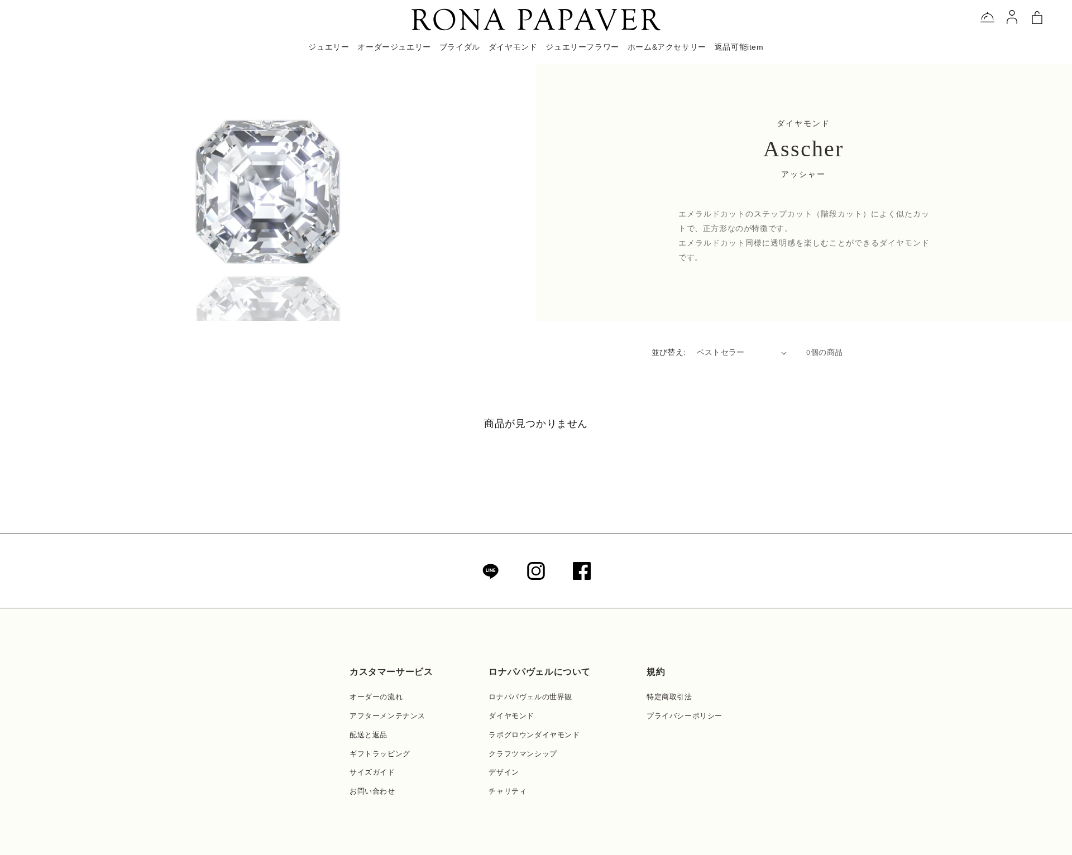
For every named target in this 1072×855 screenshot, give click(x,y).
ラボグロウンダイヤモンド (534, 735)
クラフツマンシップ (523, 754)
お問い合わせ (372, 791)
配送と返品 (368, 735)
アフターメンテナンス (387, 716)
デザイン (504, 772)
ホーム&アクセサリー (667, 46)
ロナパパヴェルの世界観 (530, 697)
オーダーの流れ (376, 697)
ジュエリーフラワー (582, 46)
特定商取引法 (669, 697)
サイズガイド (372, 772)
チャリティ (508, 791)
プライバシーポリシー (684, 716)
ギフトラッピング (380, 754)
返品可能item (739, 46)
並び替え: (669, 352)
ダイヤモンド (511, 716)
